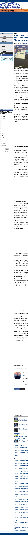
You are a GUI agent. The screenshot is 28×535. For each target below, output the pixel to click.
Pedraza (3, 141)
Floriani (3, 118)
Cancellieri (4, 131)
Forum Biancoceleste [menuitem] (6, 48)
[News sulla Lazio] (10, 5)
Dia (3, 133)
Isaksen (3, 137)
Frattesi (3, 126)
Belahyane (4, 145)
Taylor (3, 129)
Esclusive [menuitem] (4, 38)
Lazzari (3, 139)
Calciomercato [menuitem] (5, 49)
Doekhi (3, 120)
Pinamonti (4, 143)
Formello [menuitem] (4, 46)
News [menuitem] (3, 43)
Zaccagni (4, 135)
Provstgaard (4, 122)
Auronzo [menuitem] (4, 36)
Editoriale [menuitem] (4, 39)
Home (2, 33)
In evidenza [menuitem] (4, 41)
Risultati (6, 151)
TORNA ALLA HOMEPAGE (20, 368)
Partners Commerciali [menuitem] (7, 35)
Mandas (3, 116)
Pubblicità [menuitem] (4, 51)
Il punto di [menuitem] (4, 44)
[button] (7, 149)
